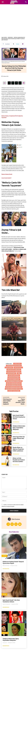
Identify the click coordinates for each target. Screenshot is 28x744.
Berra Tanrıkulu (6, 565)
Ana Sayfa (4, 37)
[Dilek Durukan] (10, 519)
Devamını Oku (16, 421)
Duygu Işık (5, 642)
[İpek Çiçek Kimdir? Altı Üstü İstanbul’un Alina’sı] (7, 418)
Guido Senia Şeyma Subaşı (14, 365)
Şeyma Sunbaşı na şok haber (13, 387)
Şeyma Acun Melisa (14, 375)
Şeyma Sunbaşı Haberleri (14, 383)
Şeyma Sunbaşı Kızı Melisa (14, 385)
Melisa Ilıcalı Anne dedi (14, 369)
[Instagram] (12, 524)
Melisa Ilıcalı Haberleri (13, 371)
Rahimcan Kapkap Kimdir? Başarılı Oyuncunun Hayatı (13, 562)
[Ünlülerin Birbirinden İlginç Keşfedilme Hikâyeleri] (7, 429)
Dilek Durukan (16, 519)
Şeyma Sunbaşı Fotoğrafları (13, 381)
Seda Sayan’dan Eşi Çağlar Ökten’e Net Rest (19, 438)
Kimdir (4, 421)
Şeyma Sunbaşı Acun (13, 379)
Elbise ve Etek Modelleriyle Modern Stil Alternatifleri (19, 459)
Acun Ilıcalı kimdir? (6, 178)
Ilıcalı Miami (9, 367)
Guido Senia (17, 363)
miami (19, 373)
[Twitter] (12, 83)
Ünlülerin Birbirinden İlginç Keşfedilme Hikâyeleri (19, 427)
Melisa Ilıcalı (18, 367)
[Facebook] (9, 83)
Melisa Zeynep (11, 373)
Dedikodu (10, 37)
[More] (22, 44)
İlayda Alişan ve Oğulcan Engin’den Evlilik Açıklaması (18, 449)
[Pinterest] (16, 83)
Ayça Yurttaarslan (6, 604)
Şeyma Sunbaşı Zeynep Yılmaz (14, 389)
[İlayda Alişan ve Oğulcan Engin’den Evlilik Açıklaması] (7, 451)
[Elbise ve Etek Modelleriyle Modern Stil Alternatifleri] (7, 461)
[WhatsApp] (20, 83)
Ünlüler (5, 431)
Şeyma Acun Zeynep (14, 377)
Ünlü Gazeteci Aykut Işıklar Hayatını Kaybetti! (7, 401)
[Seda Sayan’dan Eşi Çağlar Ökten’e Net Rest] (7, 440)
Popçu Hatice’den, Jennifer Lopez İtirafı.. (20, 401)
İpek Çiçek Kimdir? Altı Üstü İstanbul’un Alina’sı (19, 416)
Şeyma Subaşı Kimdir (7, 174)
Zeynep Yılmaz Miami (13, 390)
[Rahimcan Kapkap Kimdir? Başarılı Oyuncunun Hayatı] (14, 546)
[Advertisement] (14, 19)
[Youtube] (20, 524)
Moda (4, 463)
